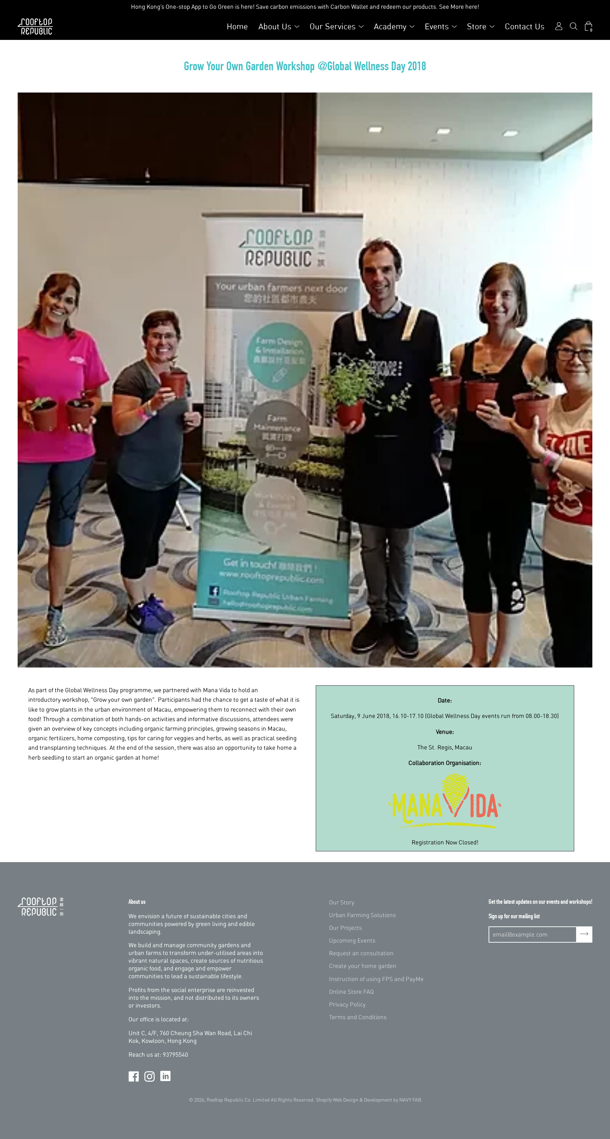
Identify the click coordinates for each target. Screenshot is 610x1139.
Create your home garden (362, 965)
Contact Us (524, 26)
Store (476, 26)
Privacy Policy (347, 1004)
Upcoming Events (352, 940)
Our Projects (345, 927)
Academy (390, 26)
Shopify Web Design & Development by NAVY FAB (368, 1100)
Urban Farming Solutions (362, 915)
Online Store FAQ (351, 991)
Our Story (341, 902)
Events (437, 26)
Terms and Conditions (358, 1017)
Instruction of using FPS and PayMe (376, 979)
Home (237, 26)
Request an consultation (361, 953)
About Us (274, 26)
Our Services (332, 26)
